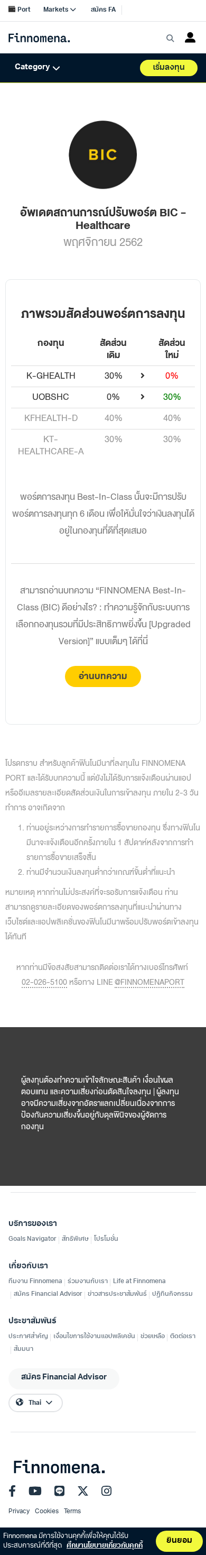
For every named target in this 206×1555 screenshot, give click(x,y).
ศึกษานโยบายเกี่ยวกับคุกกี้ (105, 1545)
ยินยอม (179, 1541)
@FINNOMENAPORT (149, 983)
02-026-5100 (44, 983)
